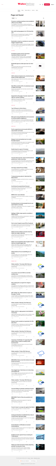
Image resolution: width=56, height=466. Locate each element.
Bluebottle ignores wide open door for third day (22, 64)
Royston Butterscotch (18, 26)
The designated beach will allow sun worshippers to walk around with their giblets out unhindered (22, 151)
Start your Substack (25, 460)
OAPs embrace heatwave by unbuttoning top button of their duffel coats (22, 76)
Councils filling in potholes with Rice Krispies (22, 388)
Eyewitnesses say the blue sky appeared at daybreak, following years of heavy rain (21, 401)
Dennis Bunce (16, 316)
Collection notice (37, 458)
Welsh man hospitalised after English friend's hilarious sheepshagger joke (22, 242)
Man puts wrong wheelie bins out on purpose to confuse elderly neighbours (22, 117)
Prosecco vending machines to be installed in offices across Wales (22, 22)
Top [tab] (16, 18)
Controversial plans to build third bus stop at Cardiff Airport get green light (22, 415)
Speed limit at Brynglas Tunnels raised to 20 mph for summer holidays (22, 96)
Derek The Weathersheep (20, 268)
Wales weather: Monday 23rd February (21, 302)
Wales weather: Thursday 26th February (21, 264)
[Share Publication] (42, 4)
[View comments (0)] (19, 28)
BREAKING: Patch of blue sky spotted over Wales (21, 398)
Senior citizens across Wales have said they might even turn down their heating (22, 79)
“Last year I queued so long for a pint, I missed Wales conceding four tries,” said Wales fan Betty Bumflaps (21, 57)
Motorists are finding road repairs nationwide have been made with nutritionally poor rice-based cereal (22, 391)
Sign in (52, 4)
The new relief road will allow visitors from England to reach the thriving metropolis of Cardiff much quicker (22, 143)
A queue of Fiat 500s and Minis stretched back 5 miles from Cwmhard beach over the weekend (22, 217)
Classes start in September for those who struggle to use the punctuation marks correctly (22, 207)
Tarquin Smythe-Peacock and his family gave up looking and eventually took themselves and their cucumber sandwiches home (22, 438)
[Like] (12, 70)
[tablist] (14, 18)
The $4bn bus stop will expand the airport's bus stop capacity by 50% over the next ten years (22, 418)
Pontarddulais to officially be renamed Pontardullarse (20, 425)
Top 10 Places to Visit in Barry (18, 108)
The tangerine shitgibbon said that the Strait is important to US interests (22, 180)
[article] (28, 24)
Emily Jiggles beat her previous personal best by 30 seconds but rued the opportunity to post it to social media (22, 225)
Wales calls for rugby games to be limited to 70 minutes (22, 312)
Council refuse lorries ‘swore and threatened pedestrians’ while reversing (22, 158)
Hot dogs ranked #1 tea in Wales (19, 167)
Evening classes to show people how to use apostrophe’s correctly (22, 204)
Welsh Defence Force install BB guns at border (21, 252)
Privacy (29, 458)
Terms (32, 458)
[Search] (40, 4)
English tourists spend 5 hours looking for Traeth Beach (22, 435)
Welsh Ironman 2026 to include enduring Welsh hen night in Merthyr (21, 232)
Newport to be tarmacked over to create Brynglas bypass (21, 140)
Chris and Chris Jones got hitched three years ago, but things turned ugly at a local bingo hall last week (22, 133)
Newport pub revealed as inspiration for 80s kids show (22, 322)
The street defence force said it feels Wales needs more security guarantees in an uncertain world (21, 255)
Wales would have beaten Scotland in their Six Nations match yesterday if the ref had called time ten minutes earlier (22, 315)
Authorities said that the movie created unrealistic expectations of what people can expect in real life (20, 448)
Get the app (33, 460)
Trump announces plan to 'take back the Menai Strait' (21, 177)
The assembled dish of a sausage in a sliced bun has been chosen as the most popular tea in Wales (22, 170)
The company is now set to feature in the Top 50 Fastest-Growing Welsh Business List (22, 345)
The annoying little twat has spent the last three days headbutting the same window (21, 67)
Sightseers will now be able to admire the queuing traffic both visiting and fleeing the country (22, 99)
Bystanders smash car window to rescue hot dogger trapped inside (22, 42)
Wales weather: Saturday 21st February (21, 331)
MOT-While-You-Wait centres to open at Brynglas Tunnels (21, 293)
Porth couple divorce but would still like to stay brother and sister (21, 130)
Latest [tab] (13, 18)
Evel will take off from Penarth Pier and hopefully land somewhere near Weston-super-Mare (21, 188)
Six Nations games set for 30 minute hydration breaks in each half (20, 54)
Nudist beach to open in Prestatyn (19, 149)
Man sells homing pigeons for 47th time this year (22, 32)
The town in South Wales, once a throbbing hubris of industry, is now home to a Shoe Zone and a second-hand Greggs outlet (22, 110)
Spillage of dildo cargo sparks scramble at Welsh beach (21, 214)
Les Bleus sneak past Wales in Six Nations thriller (20, 408)
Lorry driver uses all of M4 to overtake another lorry (21, 273)
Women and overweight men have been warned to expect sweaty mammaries (22, 89)
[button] (19, 10)
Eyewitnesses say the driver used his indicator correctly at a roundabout (22, 197)
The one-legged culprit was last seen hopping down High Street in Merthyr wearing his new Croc (22, 373)
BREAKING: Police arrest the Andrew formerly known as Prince (22, 360)
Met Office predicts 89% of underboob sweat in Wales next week (22, 86)
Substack (22, 463)
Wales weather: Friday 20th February (20, 351)
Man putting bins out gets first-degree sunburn (21, 283)
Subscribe (47, 4)
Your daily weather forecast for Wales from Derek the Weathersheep (21, 266)
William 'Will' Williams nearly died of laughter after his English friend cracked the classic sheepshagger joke (21, 245)
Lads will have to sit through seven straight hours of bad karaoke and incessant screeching (22, 235)
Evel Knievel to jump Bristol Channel (20, 186)
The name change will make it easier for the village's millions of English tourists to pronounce (22, 428)
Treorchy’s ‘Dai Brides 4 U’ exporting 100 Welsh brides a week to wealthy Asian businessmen (21, 341)
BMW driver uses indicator (18, 194)
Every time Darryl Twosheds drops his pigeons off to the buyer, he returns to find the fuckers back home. (22, 35)
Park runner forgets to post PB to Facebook (22, 223)
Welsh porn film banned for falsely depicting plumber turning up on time (22, 445)
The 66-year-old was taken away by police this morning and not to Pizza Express (22, 363)
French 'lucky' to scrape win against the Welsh (23, 407)
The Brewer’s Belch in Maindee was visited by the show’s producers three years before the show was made (22, 325)
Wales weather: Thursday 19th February (21, 380)
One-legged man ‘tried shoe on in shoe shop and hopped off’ (22, 370)
